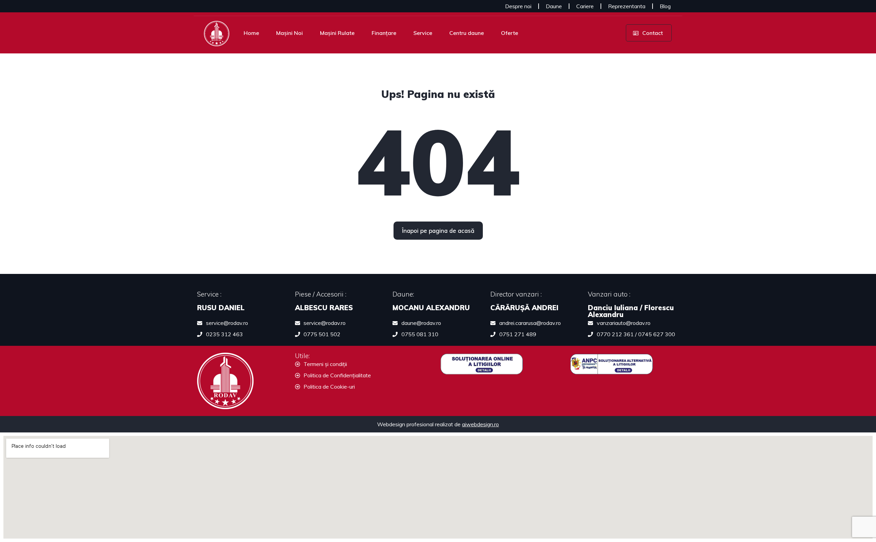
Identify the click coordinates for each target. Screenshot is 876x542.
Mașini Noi (289, 32)
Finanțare (384, 32)
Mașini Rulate (337, 32)
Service (422, 32)
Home (251, 32)
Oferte (509, 32)
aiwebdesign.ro (480, 424)
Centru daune (466, 32)
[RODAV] (216, 32)
